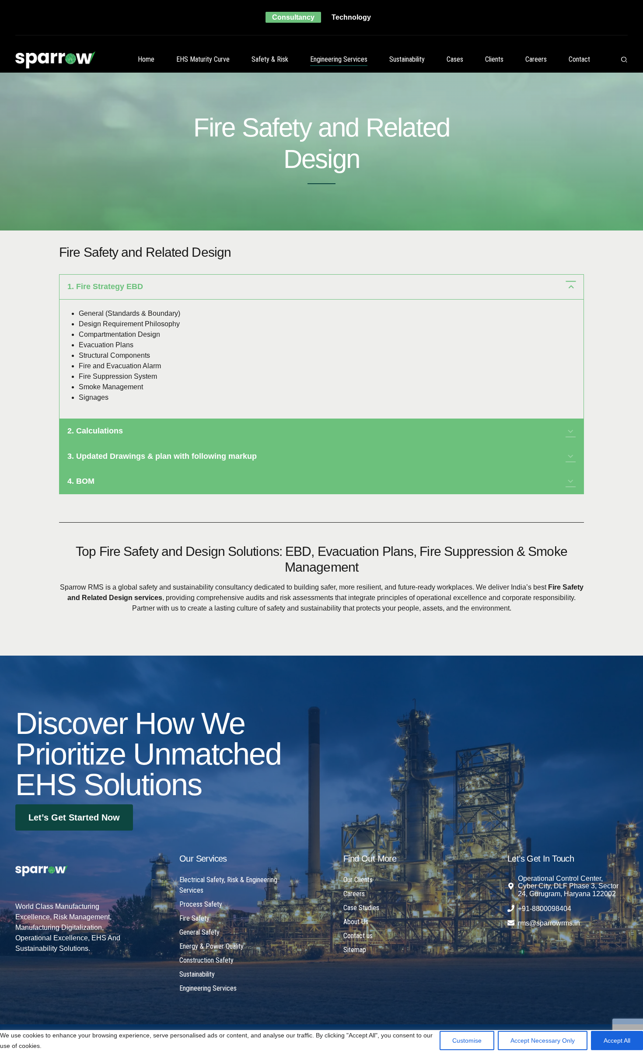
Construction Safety (206, 960)
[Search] (624, 59)
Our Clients (358, 880)
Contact (579, 59)
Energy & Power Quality (211, 946)
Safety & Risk (270, 59)
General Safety (199, 932)
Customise (467, 1040)
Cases (455, 59)
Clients (494, 59)
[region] (321, 1038)
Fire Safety (194, 918)
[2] (41, 871)
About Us (355, 922)
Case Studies (361, 908)
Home (146, 59)
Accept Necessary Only (542, 1040)
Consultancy (293, 17)
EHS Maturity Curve (203, 59)
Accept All (617, 1040)
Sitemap (354, 950)
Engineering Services (338, 59)
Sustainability (407, 59)
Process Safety (200, 904)
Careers (536, 59)
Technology (351, 17)
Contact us (358, 936)
